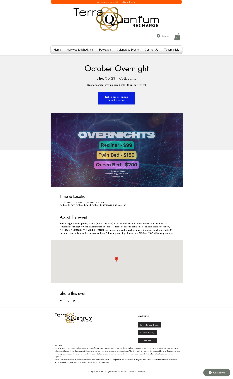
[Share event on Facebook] (61, 301)
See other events (116, 100)
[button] (177, 36)
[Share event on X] (67, 301)
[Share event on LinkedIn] (74, 301)
